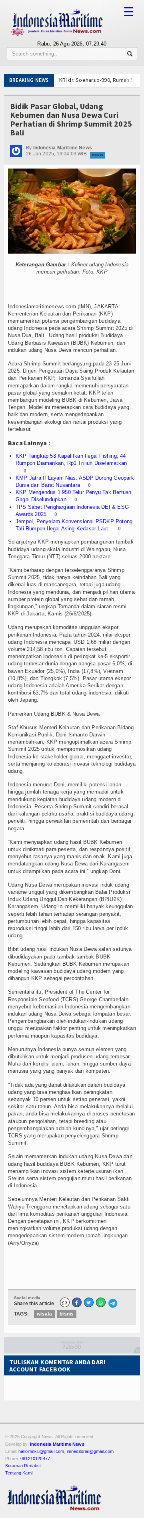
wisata (44, 1314)
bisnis (67, 1314)
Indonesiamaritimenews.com (42, 307)
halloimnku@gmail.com (41, 1451)
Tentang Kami (18, 1472)
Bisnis (97, 155)
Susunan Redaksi (22, 1465)
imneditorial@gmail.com (90, 1451)
